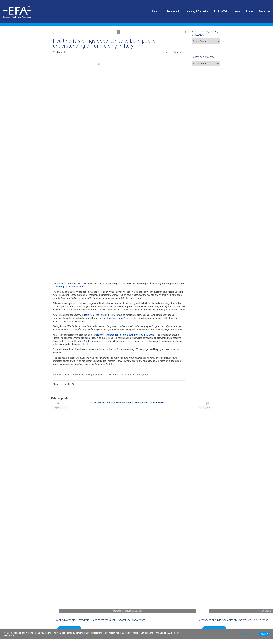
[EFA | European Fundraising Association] (25, 11)
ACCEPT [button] (264, 634)
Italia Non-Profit (92, 315)
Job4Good (83, 341)
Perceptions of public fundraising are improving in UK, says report (233, 619)
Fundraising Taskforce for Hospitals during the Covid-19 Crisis (123, 334)
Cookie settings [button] (249, 634)
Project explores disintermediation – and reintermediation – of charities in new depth (99, 619)
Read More (9, 635)
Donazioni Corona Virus (117, 318)
